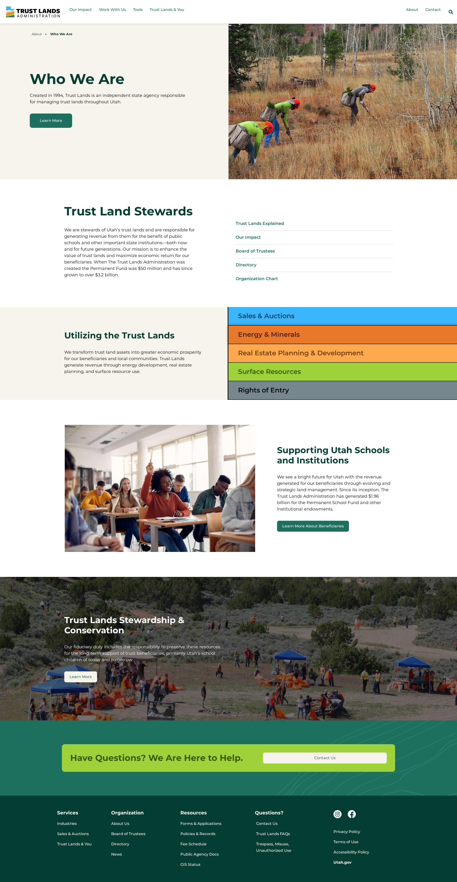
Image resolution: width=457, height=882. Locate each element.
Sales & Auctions (266, 316)
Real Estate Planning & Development (301, 353)
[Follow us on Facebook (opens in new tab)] (352, 814)
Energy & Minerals (269, 334)
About (412, 9)
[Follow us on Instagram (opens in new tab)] (337, 814)
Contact (433, 9)
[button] (451, 12)
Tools (138, 9)
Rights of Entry (263, 390)
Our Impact (81, 9)
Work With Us (112, 9)
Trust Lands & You (167, 9)
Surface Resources (269, 371)
